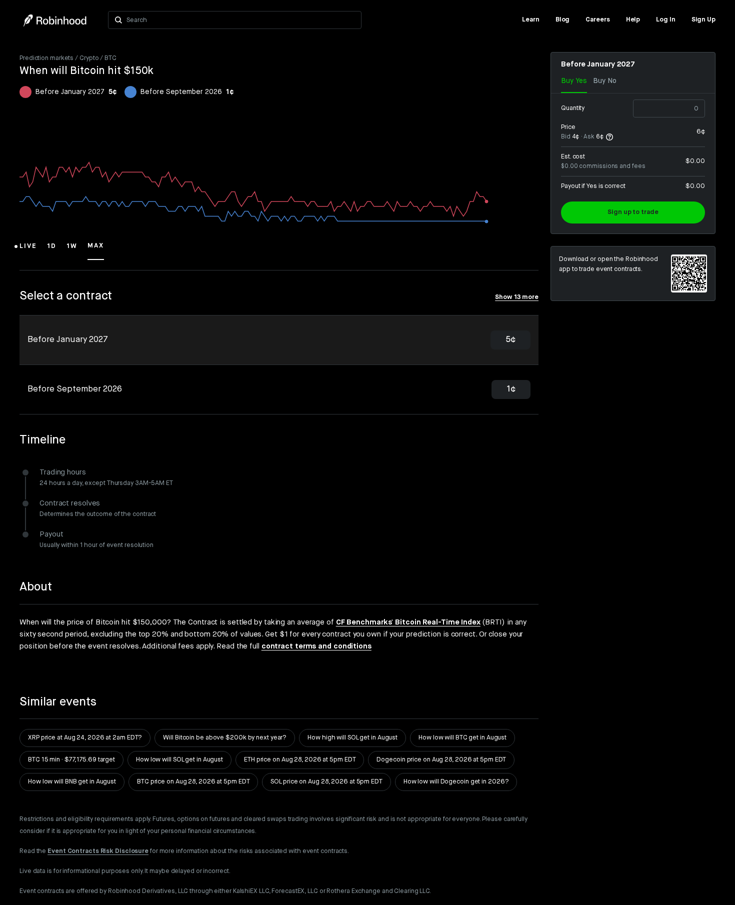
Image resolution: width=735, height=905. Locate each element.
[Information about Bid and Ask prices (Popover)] (610, 137)
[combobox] (240, 20)
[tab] (279, 340)
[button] (28, 250)
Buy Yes (574, 81)
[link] (531, 20)
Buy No (604, 81)
